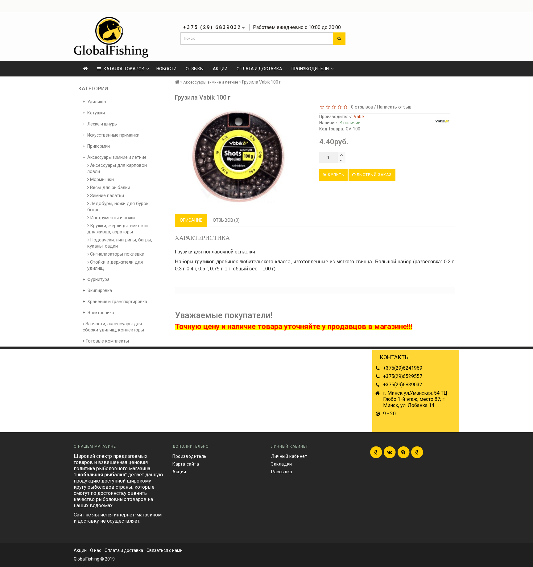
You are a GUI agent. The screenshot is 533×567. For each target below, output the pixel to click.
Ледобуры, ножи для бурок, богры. (118, 206)
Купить (335, 175)
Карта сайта (185, 464)
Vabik (359, 116)
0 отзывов (361, 107)
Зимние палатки (106, 195)
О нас (95, 550)
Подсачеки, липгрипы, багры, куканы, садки (119, 243)
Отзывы (195, 68)
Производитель (189, 456)
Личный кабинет (289, 456)
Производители (310, 68)
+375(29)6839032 (402, 385)
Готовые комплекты (106, 341)
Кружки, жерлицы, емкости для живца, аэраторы (117, 229)
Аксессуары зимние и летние (210, 82)
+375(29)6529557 (402, 376)
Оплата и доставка (259, 68)
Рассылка (281, 471)
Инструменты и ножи (112, 217)
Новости (166, 68)
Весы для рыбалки (109, 187)
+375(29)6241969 (402, 368)
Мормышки (101, 179)
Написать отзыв (394, 107)
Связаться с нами (165, 550)
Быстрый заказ (374, 175)
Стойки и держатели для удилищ (115, 265)
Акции (220, 68)
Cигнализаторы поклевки (116, 254)
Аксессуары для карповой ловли (117, 168)
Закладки (281, 464)
